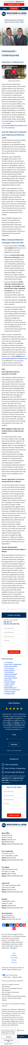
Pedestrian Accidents (10, 674)
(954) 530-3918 (11, 858)
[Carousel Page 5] (20, 739)
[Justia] (14, 925)
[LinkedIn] (10, 925)
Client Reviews (14, 703)
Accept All (8, 1037)
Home (4, 8)
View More (14, 744)
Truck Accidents (9, 668)
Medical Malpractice (10, 688)
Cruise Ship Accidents (10, 678)
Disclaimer (14, 955)
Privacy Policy (14, 958)
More (23, 8)
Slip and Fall (8, 680)
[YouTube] (17, 925)
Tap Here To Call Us (14, 4)
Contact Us (14, 8)
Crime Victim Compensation (12, 664)
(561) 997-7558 (10, 917)
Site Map (14, 960)
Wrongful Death (9, 693)
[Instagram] (14, 928)
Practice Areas (7, 659)
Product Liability (9, 684)
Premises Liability (9, 682)
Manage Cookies (17, 977)
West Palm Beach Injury (14, 998)
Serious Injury (8, 686)
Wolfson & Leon (19, 1030)
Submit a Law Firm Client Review (14, 750)
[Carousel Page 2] (10, 739)
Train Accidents (9, 672)
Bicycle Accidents (9, 670)
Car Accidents (8, 662)
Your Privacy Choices (12, 975)
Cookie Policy (7, 977)
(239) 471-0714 (11, 890)
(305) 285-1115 (11, 840)
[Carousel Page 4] (17, 739)
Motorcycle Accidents (11, 666)
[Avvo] (20, 925)
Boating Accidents (10, 676)
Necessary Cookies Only (8, 1040)
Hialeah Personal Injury (14, 996)
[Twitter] (7, 925)
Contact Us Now (14, 615)
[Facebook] (3, 925)
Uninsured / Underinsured (12, 690)
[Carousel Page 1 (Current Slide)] (7, 739)
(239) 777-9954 (11, 874)
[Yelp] (24, 925)
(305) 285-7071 (11, 906)
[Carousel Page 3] (14, 739)
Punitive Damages (10, 692)
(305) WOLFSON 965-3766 (15, 844)
